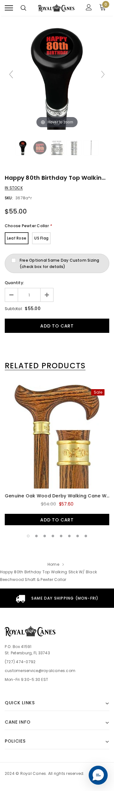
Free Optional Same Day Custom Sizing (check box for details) (59, 263)
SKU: (9, 198)
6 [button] (69, 536)
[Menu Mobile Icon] (9, 8)
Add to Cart (57, 520)
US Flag (41, 238)
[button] (98, 775)
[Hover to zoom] (57, 77)
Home (53, 564)
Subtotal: (14, 308)
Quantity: (14, 282)
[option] (57, 454)
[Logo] (56, 8)
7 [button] (77, 536)
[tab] (45, 366)
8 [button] (86, 536)
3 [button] (44, 536)
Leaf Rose (16, 238)
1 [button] (28, 536)
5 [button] (61, 536)
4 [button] (53, 536)
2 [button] (36, 536)
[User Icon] (89, 8)
